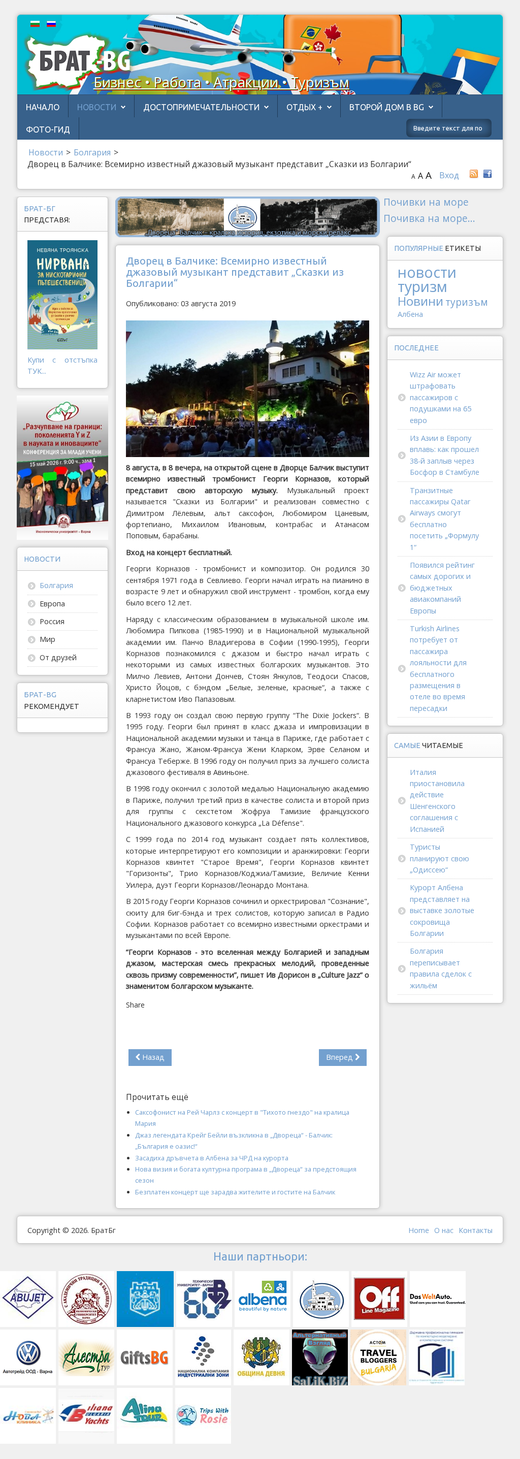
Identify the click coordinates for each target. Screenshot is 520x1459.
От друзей (58, 657)
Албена (410, 314)
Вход (449, 175)
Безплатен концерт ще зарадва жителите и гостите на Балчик (235, 1191)
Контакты (476, 1230)
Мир (47, 639)
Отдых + (304, 107)
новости (427, 272)
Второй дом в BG (386, 107)
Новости (96, 107)
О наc (443, 1230)
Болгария (56, 585)
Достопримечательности (201, 107)
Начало (42, 107)
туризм (422, 286)
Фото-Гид (48, 129)
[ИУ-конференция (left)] (63, 467)
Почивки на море (426, 202)
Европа (52, 603)
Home (418, 1230)
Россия (52, 621)
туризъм (466, 302)
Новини (420, 301)
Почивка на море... (429, 218)
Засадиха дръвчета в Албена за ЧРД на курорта (211, 1157)
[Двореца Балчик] (247, 216)
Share (135, 1005)
